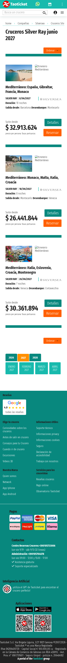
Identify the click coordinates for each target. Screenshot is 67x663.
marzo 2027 (41, 368)
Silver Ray (11, 98)
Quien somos (9, 476)
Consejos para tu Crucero (16, 443)
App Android (9, 494)
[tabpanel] (33, 369)
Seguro (39, 446)
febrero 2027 (26, 368)
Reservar (52, 132)
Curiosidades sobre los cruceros (14, 429)
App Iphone (9, 488)
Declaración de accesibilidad (43, 453)
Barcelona (25, 107)
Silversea (39, 23)
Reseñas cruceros (45, 479)
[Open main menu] (62, 12)
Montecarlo (26, 198)
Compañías (23, 23)
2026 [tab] (11, 357)
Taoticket (38, 658)
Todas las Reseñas (14, 412)
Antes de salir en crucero (16, 437)
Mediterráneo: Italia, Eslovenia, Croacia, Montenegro (28, 270)
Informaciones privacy (47, 434)
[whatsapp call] (38, 4)
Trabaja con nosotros (47, 461)
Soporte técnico (44, 428)
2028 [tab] (35, 357)
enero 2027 (11, 368)
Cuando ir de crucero (14, 449)
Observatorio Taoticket (48, 491)
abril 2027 (55, 368)
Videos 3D (8, 461)
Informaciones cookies (48, 440)
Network (7, 482)
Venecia (24, 288)
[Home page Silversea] (51, 98)
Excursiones (9, 455)
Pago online (42, 485)
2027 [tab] (23, 357)
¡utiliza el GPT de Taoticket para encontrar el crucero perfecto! (36, 589)
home (8, 23)
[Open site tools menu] (62, 4)
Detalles (53, 122)
